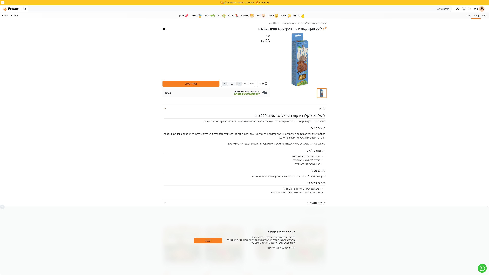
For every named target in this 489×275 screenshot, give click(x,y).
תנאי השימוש (257, 237)
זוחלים (206, 15)
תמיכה (15, 15)
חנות (475, 15)
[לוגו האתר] (11, 9)
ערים (6, 15)
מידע (322, 108)
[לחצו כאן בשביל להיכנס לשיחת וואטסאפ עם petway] (482, 268)
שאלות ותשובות (316, 203)
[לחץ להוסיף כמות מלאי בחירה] (224, 84)
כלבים (258, 15)
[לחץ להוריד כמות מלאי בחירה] (239, 84)
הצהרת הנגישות (265, 242)
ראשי (484, 15)
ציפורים (231, 15)
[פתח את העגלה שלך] (463, 9)
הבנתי (208, 240)
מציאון (182, 15)
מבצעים (296, 15)
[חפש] (25, 8)
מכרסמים (245, 15)
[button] (322, 93)
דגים (219, 15)
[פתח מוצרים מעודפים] (469, 9)
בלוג (468, 15)
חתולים (271, 15)
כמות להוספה (248, 83)
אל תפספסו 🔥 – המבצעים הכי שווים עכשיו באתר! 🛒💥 (244, 2)
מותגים (284, 15)
